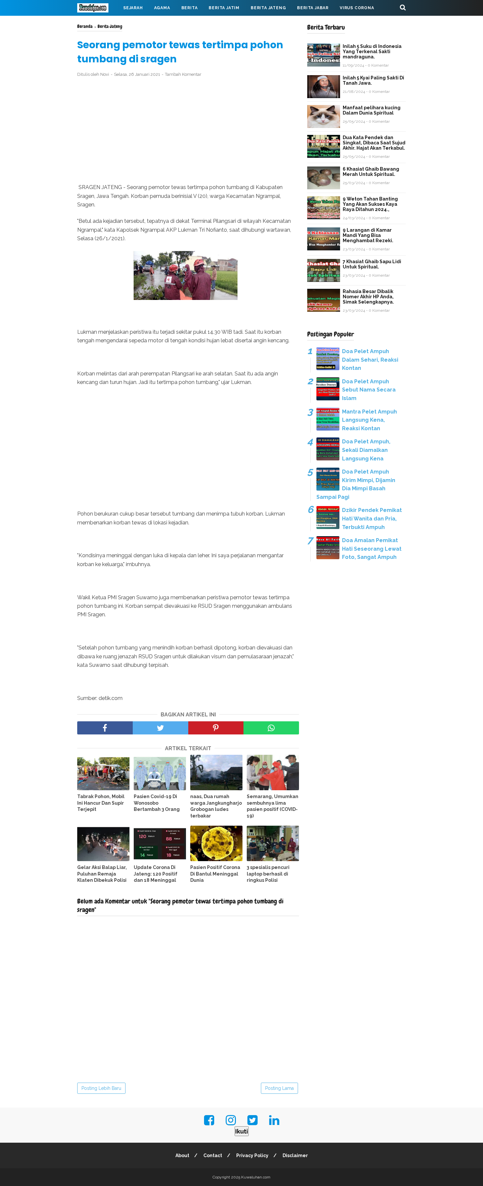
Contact (212, 1155)
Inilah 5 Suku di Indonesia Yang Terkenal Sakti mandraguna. (372, 51)
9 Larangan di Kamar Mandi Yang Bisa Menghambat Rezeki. (368, 235)
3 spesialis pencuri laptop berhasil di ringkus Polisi (268, 874)
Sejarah (133, 8)
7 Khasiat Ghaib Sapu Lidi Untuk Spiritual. (372, 264)
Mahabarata (98, 23)
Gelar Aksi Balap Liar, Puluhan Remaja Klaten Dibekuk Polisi (102, 874)
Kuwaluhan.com (255, 1177)
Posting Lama (279, 1088)
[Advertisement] (188, 131)
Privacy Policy (252, 1155)
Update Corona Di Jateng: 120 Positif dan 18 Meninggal (155, 874)
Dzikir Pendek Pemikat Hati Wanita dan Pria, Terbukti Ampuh (372, 518)
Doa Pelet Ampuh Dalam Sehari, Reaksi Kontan (370, 359)
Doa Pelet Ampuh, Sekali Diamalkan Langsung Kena (366, 449)
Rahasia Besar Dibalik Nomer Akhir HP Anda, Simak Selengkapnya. (368, 297)
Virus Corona (357, 8)
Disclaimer (295, 1155)
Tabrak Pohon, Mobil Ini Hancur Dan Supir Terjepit (101, 803)
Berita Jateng (268, 8)
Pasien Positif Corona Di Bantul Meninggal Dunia (215, 874)
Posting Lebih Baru (101, 1088)
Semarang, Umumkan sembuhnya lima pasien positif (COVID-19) (272, 806)
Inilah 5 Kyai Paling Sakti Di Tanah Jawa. (373, 80)
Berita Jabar (313, 8)
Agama (162, 8)
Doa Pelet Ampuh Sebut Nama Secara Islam (369, 389)
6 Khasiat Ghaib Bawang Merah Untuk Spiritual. (371, 171)
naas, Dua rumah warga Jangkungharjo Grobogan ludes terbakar (216, 806)
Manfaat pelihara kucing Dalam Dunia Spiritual (372, 110)
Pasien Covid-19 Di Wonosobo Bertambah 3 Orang (157, 803)
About (182, 1155)
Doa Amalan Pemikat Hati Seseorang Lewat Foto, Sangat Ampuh (372, 548)
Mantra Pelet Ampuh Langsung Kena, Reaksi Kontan (369, 420)
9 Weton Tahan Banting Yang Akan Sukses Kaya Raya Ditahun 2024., (370, 204)
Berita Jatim (224, 8)
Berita (189, 8)
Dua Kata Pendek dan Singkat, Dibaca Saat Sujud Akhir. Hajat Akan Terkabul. (374, 143)
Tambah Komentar (183, 74)
